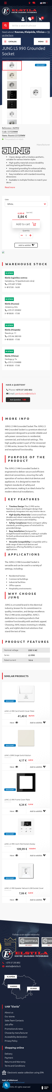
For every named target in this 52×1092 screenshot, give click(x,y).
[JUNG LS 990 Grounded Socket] (12, 65)
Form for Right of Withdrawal (13, 1082)
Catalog (12, 41)
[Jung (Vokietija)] (26, 150)
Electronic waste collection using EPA (25, 1072)
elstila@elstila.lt (13, 966)
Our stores (10, 1016)
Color (7, 199)
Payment (9, 1057)
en (44, 2)
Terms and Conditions (15, 1065)
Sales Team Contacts (14, 1020)
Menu (41, 41)
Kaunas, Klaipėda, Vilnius (30, 31)
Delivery (8, 1053)
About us (9, 1012)
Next (12, 122)
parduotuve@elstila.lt (25, 393)
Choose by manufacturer (16, 1033)
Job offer (9, 1024)
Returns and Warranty (15, 1061)
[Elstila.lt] (19, 11)
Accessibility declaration (16, 1037)
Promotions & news (14, 1029)
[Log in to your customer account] (23, 19)
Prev (12, 62)
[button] (26, 204)
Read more (10, 187)
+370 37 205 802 (24, 389)
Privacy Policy (11, 1041)
